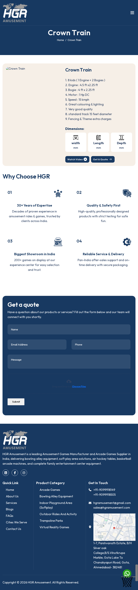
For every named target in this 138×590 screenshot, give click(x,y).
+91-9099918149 (104, 490)
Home (10, 490)
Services (11, 503)
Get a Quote (100, 159)
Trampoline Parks (51, 521)
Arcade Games (50, 490)
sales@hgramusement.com (111, 507)
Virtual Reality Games (54, 527)
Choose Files (79, 386)
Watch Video (75, 159)
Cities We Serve (16, 522)
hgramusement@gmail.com (112, 503)
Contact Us (13, 529)
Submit (16, 401)
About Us (12, 496)
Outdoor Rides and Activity (58, 514)
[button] (132, 13)
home (60, 40)
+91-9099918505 (104, 495)
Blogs (9, 509)
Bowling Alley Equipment (56, 496)
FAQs (9, 516)
